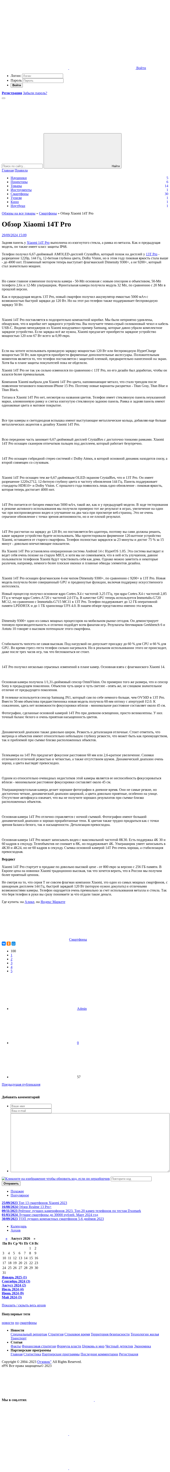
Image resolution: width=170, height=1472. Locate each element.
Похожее (17, 1191)
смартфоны (28, 1323)
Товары (16, 186)
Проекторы (19, 182)
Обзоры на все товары (18, 213)
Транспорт (19, 1338)
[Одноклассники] (9, 944)
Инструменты (21, 190)
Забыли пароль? (35, 93)
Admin (82, 1009)
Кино (15, 202)
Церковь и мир (93, 1346)
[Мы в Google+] (102, 1434)
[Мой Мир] (13, 944)
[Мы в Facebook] (35, 1434)
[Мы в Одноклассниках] (35, 1468)
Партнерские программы (61, 1354)
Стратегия (56, 1334)
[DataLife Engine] (35, 34)
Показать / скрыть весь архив (24, 1305)
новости (8, 1323)
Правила (21, 170)
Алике (29, 902)
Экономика (142, 1346)
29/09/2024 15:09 (14, 235)
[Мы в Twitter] (128, 1400)
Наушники (19, 178)
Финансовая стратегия (39, 1346)
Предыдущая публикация (21, 1084)
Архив (16, 1230)
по (17, 1323)
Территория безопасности (110, 1334)
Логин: (16, 76)
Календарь (19, 1226)
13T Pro (151, 254)
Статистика (32, 1354)
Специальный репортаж (29, 1334)
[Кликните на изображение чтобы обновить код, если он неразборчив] (56, 1179)
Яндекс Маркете (53, 902)
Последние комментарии (99, 1354)
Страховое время (77, 1334)
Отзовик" (44, 1362)
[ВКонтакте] (4, 944)
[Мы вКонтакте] (61, 1400)
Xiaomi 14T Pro (38, 242)
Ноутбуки (18, 206)
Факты (16, 1346)
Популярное (20, 1195)
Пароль (16, 80)
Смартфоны (20, 194)
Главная (8, 170)
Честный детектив (119, 1346)
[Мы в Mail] (102, 1468)
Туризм (16, 198)
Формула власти (69, 1346)
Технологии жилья (145, 1334)
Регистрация (128, 1354)
